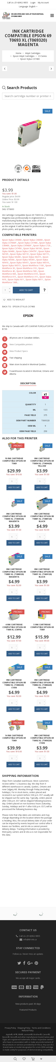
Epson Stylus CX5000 (12, 239)
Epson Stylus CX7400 (30, 59)
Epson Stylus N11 (16, 279)
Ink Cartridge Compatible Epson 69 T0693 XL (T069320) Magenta (14, 517)
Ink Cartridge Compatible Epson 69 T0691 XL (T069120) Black (42, 573)
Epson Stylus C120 (41, 245)
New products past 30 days (28, 1003)
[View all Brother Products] (15, 911)
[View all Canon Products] (41, 911)
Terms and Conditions (41, 1028)
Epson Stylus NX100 (32, 248)
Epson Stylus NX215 (31, 257)
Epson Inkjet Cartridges (23, 56)
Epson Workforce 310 (27, 268)
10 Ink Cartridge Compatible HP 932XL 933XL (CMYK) (29, 1054)
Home (18, 53)
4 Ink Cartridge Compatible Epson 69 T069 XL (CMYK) (14, 627)
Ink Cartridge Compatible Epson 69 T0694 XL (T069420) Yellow (42, 462)
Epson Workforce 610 (28, 273)
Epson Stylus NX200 (11, 257)
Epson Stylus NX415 (19, 262)
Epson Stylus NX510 (39, 262)
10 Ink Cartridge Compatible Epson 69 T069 (14, 461)
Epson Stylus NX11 (34, 279)
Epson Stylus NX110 (19, 254)
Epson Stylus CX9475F (26, 251)
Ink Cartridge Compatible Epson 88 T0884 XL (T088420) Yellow (42, 684)
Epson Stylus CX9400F (21, 245)
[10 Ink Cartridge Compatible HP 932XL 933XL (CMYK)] (8, 1055)
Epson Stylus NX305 (25, 259)
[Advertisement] (28, 867)
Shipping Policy (23, 1028)
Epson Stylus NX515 (11, 265)
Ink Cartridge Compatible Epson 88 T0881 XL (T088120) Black (42, 517)
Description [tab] (28, 383)
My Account (43, 2)
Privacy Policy (10, 1028)
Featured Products (28, 1009)
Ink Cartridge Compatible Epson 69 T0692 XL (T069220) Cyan (42, 739)
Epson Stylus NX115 (39, 254)
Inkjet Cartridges (32, 53)
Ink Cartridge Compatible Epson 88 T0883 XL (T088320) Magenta (14, 573)
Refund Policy (27, 1030)
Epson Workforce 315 (28, 276)
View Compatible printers (21, 344)
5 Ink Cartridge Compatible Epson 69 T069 (42, 627)
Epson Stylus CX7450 (12, 248)
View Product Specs (18, 351)
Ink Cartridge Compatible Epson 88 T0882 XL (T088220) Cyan (14, 684)
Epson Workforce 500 (27, 271)
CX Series (42, 56)
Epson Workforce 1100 (33, 265)
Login (32, 2)
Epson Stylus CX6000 (33, 239)
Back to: (18, 306)
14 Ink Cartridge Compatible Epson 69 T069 (14, 738)
